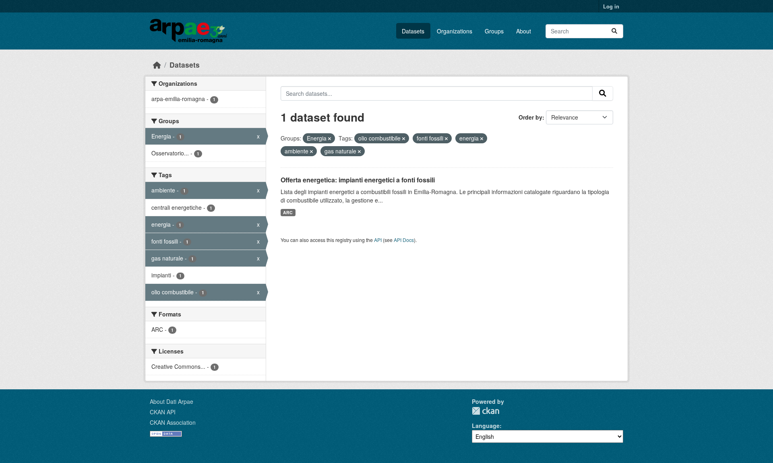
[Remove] (329, 138)
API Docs (404, 239)
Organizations (454, 31)
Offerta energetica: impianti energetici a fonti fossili (358, 179)
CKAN (485, 411)
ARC (288, 212)
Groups (494, 31)
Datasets (413, 31)
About (523, 31)
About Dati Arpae (171, 401)
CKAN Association (173, 422)
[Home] (157, 65)
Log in (611, 6)
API (378, 239)
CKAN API (163, 412)
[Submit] (614, 31)
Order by (530, 117)
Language (486, 426)
